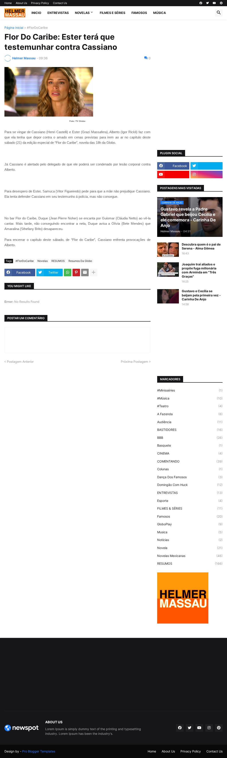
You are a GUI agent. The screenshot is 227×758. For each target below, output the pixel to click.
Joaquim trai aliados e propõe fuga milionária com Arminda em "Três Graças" (199, 270)
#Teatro (190, 406)
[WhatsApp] (67, 272)
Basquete (190, 445)
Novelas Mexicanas (190, 556)
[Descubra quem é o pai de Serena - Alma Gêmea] (168, 249)
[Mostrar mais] (93, 272)
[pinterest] (221, 3)
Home (8, 3)
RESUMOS (58, 261)
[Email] (85, 272)
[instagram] (206, 174)
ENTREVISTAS (58, 13)
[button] (219, 13)
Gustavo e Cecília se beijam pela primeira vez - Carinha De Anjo (201, 295)
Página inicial (13, 27)
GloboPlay (190, 524)
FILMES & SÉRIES (190, 508)
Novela (190, 548)
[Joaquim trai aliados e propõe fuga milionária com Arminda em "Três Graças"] (168, 269)
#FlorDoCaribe (37, 27)
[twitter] (207, 3)
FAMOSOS (139, 13)
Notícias (190, 540)
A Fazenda (190, 414)
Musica (190, 532)
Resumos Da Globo (80, 261)
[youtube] (214, 3)
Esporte (190, 501)
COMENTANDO (190, 461)
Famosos (190, 516)
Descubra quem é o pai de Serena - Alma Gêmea (201, 246)
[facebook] (201, 3)
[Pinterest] (76, 272)
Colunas (190, 469)
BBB (190, 437)
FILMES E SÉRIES (112, 13)
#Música (190, 398)
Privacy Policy (40, 3)
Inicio (36, 13)
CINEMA (190, 453)
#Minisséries (190, 390)
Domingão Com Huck (190, 485)
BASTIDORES (190, 430)
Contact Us (60, 3)
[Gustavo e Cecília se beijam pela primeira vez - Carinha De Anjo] (168, 296)
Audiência (190, 422)
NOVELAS (82, 13)
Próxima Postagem (134, 361)
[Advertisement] (190, 53)
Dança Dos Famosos (190, 477)
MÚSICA (159, 13)
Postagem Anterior (20, 361)
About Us (21, 3)
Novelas (42, 261)
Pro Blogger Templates (38, 751)
